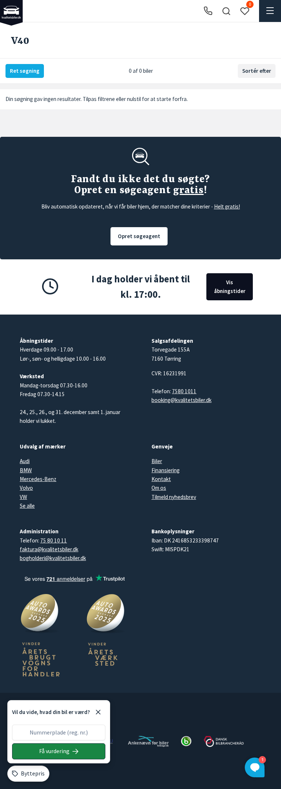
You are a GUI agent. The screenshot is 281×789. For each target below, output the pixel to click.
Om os (158, 487)
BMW (26, 470)
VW (23, 496)
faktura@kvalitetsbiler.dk (49, 549)
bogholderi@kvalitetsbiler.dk (53, 558)
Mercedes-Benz (38, 479)
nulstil (134, 98)
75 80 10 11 (53, 540)
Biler (156, 461)
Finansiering (165, 470)
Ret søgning (25, 70)
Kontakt (161, 479)
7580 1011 (184, 391)
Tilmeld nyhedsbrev (173, 496)
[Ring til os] (208, 11)
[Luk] (98, 712)
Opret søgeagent (139, 236)
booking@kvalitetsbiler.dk (181, 400)
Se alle (27, 505)
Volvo (26, 487)
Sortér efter (256, 70)
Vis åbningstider (230, 286)
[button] (226, 11)
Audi (25, 461)
